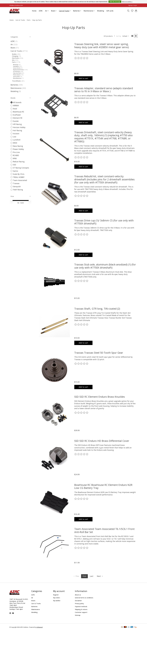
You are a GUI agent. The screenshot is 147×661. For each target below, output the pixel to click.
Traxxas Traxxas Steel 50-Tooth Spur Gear (98, 352)
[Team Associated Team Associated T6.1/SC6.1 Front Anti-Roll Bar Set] (54, 546)
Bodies (14, 54)
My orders (56, 598)
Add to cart (83, 78)
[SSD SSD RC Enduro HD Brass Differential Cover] (54, 458)
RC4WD (16, 155)
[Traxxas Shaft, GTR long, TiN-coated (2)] (54, 326)
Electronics (15, 58)
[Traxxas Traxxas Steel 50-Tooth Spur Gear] (54, 370)
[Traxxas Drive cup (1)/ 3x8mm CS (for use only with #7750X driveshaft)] (54, 238)
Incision (16, 133)
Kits (13, 60)
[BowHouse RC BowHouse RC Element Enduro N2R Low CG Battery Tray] (54, 502)
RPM (15, 158)
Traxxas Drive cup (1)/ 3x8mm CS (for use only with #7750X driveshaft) (104, 222)
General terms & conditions (84, 598)
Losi (14, 136)
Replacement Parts (18, 70)
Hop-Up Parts (17, 73)
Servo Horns (16, 68)
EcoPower (17, 115)
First (84, 576)
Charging (15, 56)
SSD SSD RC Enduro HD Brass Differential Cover (101, 441)
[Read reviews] (81, 58)
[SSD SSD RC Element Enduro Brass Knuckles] (54, 414)
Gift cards (109, 11)
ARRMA (16, 105)
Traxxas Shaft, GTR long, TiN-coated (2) (97, 308)
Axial (15, 108)
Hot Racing (17, 130)
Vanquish (17, 186)
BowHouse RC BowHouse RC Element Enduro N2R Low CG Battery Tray (103, 486)
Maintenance (16, 88)
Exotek (16, 121)
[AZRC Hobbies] (15, 11)
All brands (17, 102)
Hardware (16, 66)
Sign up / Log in (132, 5)
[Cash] (122, 627)
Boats (13, 47)
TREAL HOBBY (18, 177)
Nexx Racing (18, 146)
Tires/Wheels (16, 81)
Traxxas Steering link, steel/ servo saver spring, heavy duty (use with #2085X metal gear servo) (101, 45)
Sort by (118, 36)
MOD (15, 143)
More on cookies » (127, 1)
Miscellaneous (17, 78)
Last (91, 576)
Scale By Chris (18, 174)
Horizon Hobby (19, 127)
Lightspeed (39, 627)
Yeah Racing (18, 189)
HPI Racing (17, 124)
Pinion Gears (16, 75)
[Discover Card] (135, 627)
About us (78, 595)
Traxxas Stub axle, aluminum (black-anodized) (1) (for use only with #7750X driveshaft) (105, 266)
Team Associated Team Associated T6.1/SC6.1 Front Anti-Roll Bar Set (104, 530)
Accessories (16, 71)
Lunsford (16, 140)
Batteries (14, 85)
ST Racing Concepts (21, 168)
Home (34, 11)
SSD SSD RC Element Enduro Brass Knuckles (99, 396)
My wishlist (56, 601)
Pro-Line (16, 152)
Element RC (17, 118)
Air (12, 44)
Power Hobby (18, 149)
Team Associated (20, 180)
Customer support (81, 612)
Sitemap (77, 615)
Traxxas (16, 183)
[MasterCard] (125, 627)
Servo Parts (16, 76)
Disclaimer (78, 601)
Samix (15, 171)
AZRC (41, 11)
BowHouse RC (18, 112)
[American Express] (131, 627)
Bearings (15, 64)
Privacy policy (79, 603)
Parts (28, 20)
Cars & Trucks (20, 20)
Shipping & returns (81, 609)
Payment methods (81, 606)
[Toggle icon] (128, 11)
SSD (14, 164)
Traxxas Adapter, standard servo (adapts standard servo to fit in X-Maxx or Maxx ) (103, 89)
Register (56, 595)
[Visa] (128, 627)
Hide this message (115, 1)
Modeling (100, 11)
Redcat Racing (18, 161)
